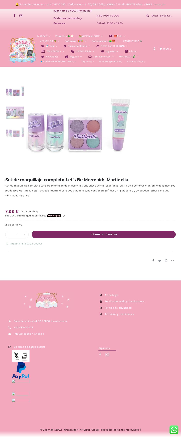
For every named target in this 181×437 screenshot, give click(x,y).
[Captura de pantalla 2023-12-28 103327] (101, 126)
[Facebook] (153, 261)
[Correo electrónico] (172, 261)
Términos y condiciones (119, 314)
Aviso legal (111, 295)
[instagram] (20, 15)
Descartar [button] (159, 4)
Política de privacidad (118, 307)
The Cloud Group (88, 429)
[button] (24, 243)
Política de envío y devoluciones (125, 301)
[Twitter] (159, 261)
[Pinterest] (166, 261)
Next (173, 126)
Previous (28, 126)
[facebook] (14, 15)
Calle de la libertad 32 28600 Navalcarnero (40, 321)
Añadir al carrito (104, 234)
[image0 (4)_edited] (23, 37)
